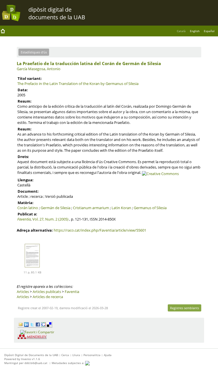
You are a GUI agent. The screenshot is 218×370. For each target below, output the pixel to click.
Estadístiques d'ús (34, 52)
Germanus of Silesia (150, 207)
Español (209, 31)
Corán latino (27, 207)
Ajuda (108, 355)
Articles (23, 291)
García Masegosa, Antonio (38, 68)
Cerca (65, 355)
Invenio (26, 359)
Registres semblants (184, 308)
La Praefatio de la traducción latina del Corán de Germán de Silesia (89, 63)
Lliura (76, 355)
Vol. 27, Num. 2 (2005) (50, 219)
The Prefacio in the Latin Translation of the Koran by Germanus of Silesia (78, 83)
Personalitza (91, 355)
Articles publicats (47, 291)
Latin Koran (121, 207)
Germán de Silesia (55, 207)
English (195, 31)
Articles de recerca (48, 296)
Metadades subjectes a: (68, 363)
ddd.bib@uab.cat (35, 363)
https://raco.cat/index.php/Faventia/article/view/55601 (100, 230)
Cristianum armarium (91, 207)
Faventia (24, 219)
